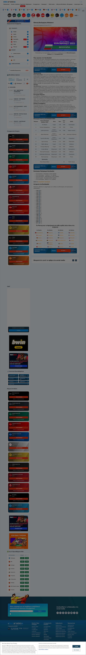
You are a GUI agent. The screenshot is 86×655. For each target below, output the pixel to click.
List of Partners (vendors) (43, 649)
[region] (43, 648)
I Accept (76, 646)
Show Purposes (76, 649)
